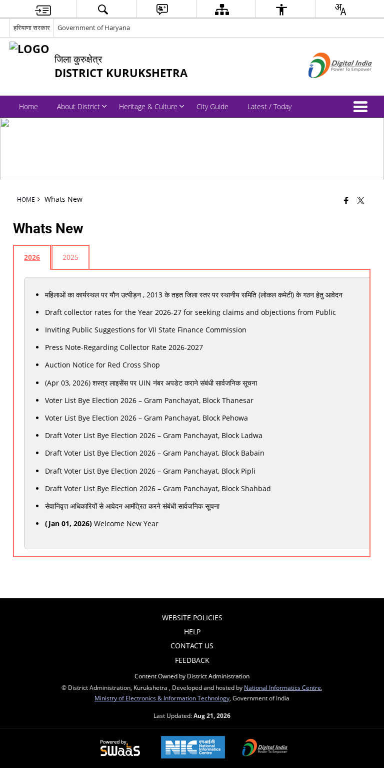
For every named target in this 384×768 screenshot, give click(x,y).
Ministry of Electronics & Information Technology (162, 698)
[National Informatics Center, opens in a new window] (193, 748)
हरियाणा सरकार (32, 27)
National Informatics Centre (282, 687)
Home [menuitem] (28, 106)
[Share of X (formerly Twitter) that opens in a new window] (360, 200)
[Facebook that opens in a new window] (346, 200)
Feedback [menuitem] (192, 660)
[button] (362, 106)
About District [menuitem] (78, 106)
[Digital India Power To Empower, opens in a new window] (265, 748)
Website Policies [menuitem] (192, 617)
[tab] (32, 257)
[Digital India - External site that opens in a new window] (327, 86)
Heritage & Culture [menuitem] (148, 106)
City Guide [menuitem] (212, 106)
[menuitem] (43, 9)
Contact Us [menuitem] (192, 645)
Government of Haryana (94, 27)
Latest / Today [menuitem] (270, 106)
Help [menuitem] (192, 631)
